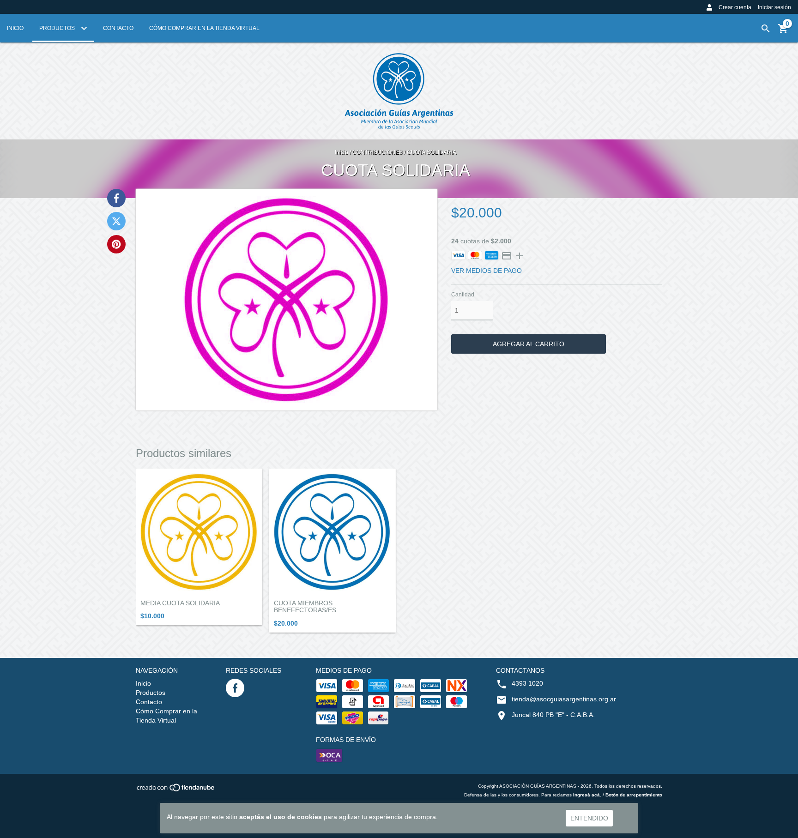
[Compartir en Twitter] (116, 221)
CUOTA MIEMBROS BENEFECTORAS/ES (305, 607)
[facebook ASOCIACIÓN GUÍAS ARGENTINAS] (235, 688)
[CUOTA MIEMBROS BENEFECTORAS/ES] (332, 532)
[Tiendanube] (176, 790)
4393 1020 (527, 683)
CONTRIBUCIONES (377, 152)
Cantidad (462, 294)
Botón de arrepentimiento (633, 794)
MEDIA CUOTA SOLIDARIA (180, 603)
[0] (783, 32)
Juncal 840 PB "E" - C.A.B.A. (553, 714)
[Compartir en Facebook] (116, 198)
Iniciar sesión (774, 7)
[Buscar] (766, 28)
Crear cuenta (735, 7)
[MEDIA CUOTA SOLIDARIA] (199, 532)
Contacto (118, 28)
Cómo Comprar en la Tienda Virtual (204, 28)
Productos (57, 28)
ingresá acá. (587, 794)
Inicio (15, 28)
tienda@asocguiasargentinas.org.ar (564, 699)
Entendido (589, 818)
